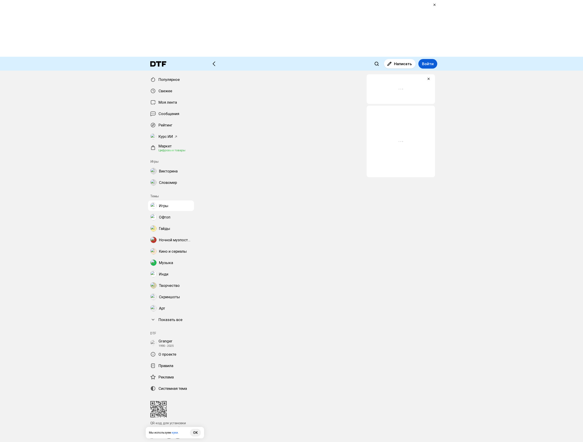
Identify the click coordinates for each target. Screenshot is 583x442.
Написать (403, 64)
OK (195, 433)
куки (175, 432)
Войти (428, 64)
